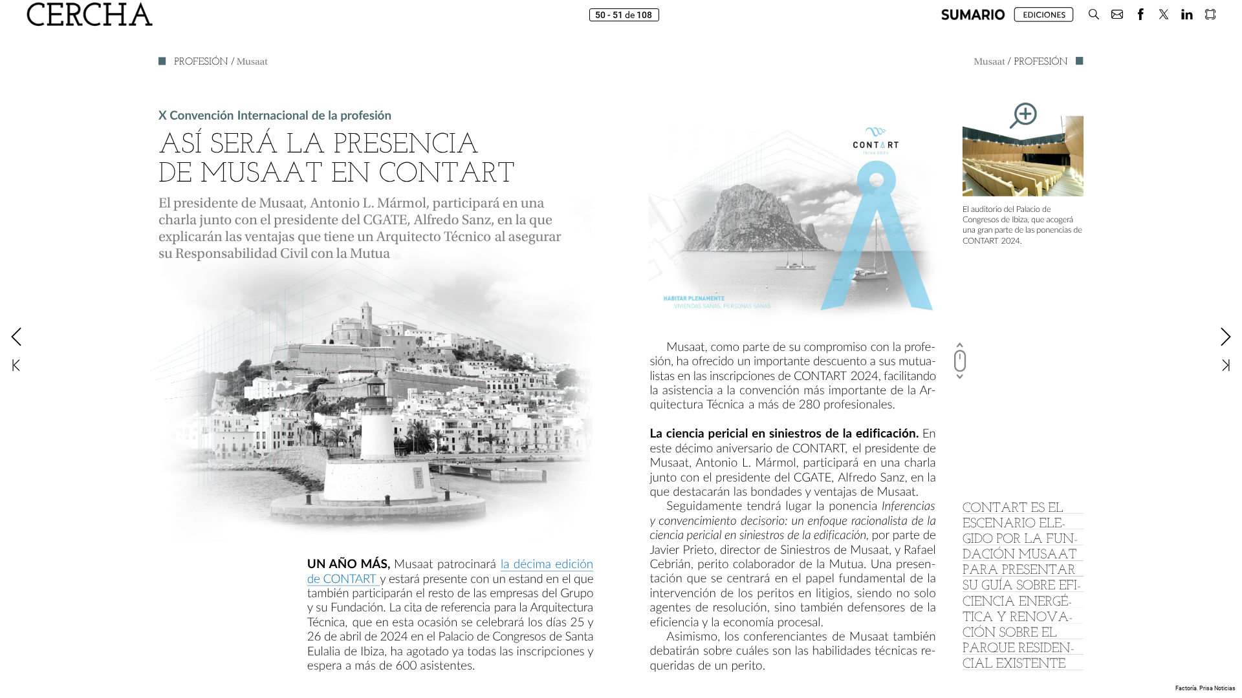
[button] (973, 14)
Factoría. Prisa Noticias (1205, 688)
